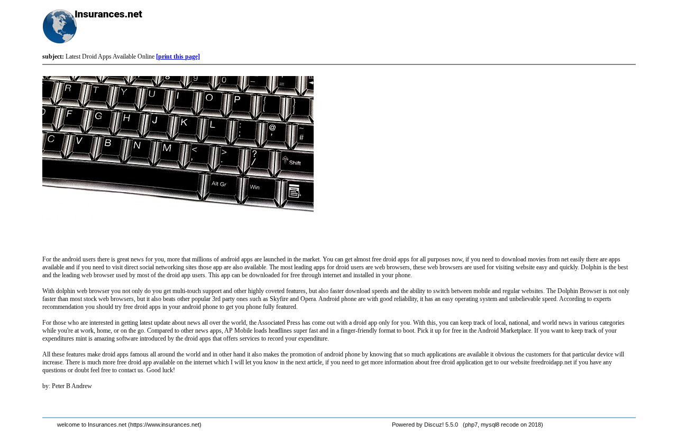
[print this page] (178, 56)
